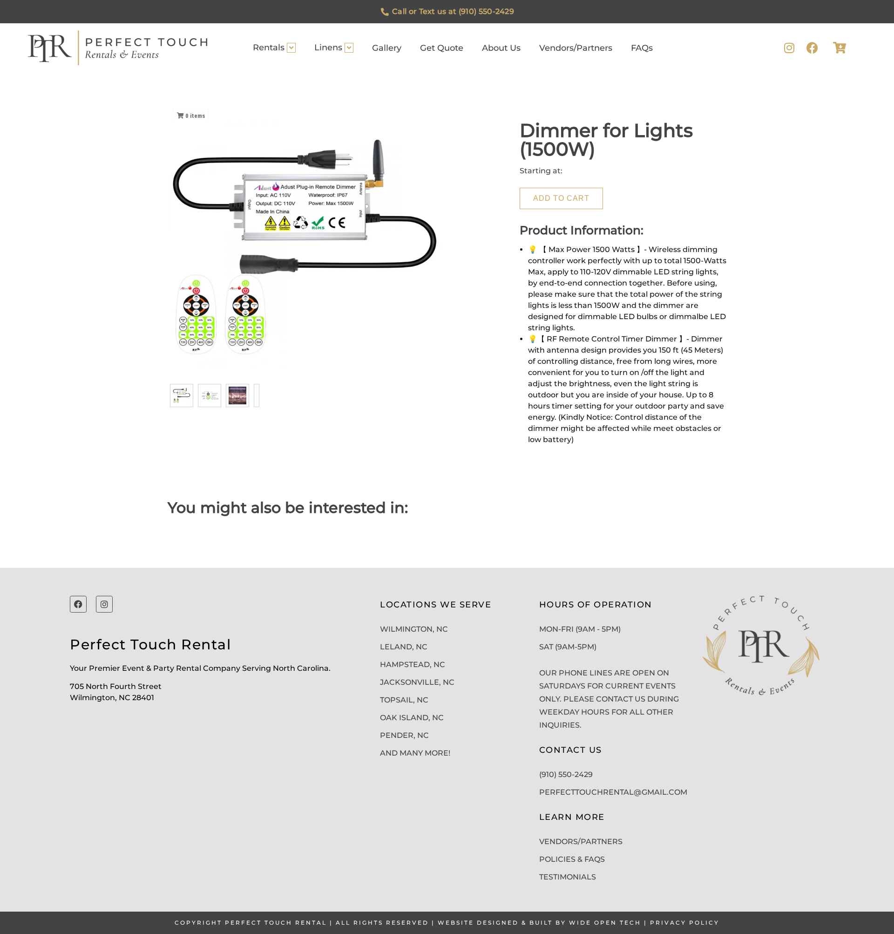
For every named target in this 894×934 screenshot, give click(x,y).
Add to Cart (561, 198)
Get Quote (441, 48)
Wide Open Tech (605, 922)
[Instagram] (789, 48)
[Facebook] (812, 48)
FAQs (642, 48)
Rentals (268, 47)
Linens (328, 47)
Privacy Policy (684, 922)
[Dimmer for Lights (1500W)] (181, 395)
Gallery (386, 48)
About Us (501, 48)
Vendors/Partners (575, 48)
